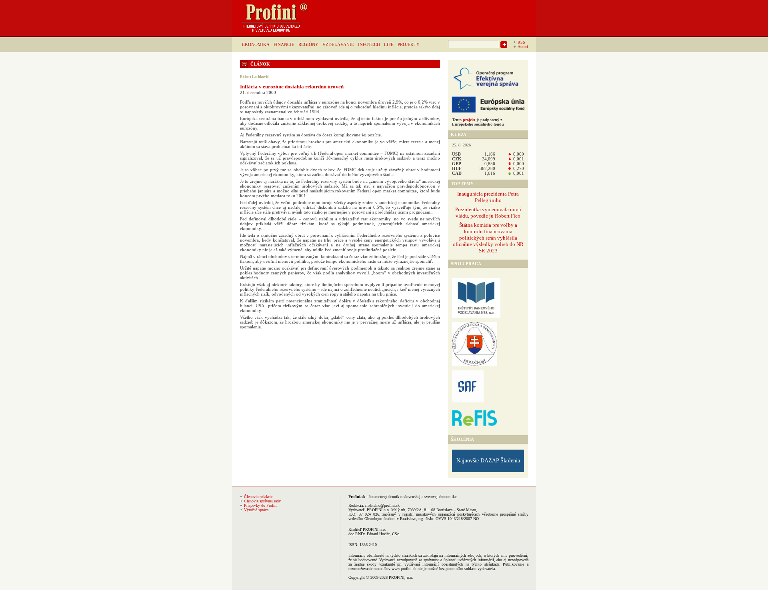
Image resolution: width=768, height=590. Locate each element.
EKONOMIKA (256, 44)
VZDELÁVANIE (338, 44)
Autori (523, 46)
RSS (521, 42)
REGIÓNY (308, 44)
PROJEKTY (409, 44)
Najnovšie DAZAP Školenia (488, 461)
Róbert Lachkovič (254, 77)
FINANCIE (284, 44)
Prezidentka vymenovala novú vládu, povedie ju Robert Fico (488, 212)
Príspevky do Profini (261, 505)
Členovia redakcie (258, 496)
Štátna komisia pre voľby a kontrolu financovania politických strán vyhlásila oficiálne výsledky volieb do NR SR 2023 (488, 238)
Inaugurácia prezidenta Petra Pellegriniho (488, 197)
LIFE (389, 44)
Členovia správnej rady (262, 501)
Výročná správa (256, 510)
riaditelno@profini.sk (382, 505)
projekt (469, 120)
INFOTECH (369, 44)
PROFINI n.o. (378, 510)
